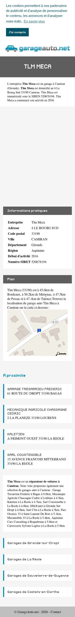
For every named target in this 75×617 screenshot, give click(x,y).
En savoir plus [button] (34, 21)
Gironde (13, 88)
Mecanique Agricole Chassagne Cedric (36, 496)
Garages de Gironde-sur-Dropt (33, 543)
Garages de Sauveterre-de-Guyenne (38, 575)
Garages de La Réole (24, 559)
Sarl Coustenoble (53, 502)
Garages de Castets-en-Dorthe (33, 592)
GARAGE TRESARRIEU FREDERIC (34, 389)
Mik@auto (36, 506)
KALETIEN (15, 434)
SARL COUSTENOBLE (24, 455)
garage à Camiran (54, 84)
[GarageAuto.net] (37, 48)
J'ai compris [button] (17, 32)
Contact (56, 611)
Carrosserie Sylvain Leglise (23, 526)
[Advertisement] (37, 156)
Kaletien (12, 502)
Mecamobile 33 (16, 518)
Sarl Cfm (31, 510)
